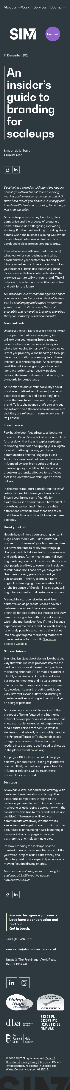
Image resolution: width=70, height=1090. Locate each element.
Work (25, 7)
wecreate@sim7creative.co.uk (31, 949)
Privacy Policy (29, 1062)
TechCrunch (43, 736)
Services (40, 7)
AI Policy (45, 1062)
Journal (56, 7)
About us (10, 7)
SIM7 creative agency (35, 875)
